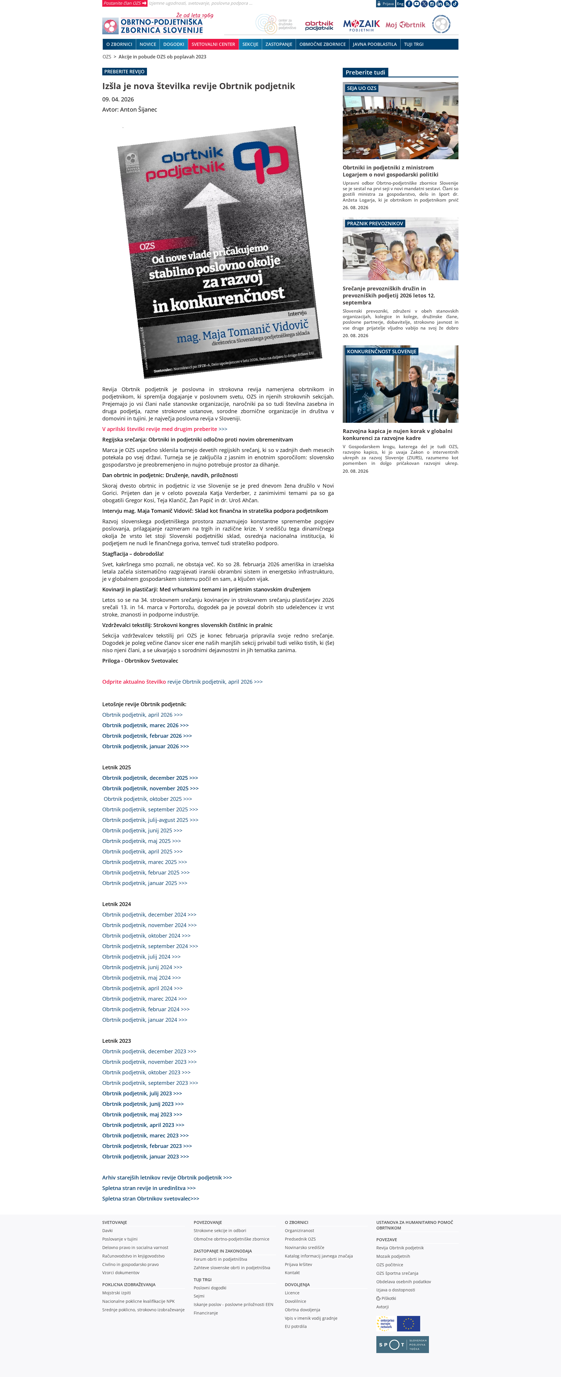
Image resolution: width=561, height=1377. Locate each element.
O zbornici (296, 1222)
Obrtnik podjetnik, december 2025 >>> (150, 777)
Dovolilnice (295, 1301)
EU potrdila (296, 1326)
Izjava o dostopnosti (395, 1290)
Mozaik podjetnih (393, 1256)
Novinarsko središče (304, 1247)
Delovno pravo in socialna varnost (135, 1247)
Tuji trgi (203, 1279)
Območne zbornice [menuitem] (322, 44)
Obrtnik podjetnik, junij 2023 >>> (143, 1103)
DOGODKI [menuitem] (173, 44)
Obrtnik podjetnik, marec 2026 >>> (145, 725)
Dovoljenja (297, 1284)
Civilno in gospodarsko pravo (130, 1264)
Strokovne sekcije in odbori (220, 1230)
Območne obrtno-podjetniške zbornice (231, 1239)
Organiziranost (299, 1230)
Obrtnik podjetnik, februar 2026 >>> (147, 735)
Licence (292, 1292)
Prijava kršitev (298, 1264)
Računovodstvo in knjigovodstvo (133, 1256)
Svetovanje (114, 1222)
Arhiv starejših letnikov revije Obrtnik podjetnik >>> (167, 1177)
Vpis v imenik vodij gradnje (311, 1318)
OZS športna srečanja (397, 1273)
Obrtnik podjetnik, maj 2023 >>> (142, 1114)
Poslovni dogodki (210, 1288)
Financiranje (206, 1313)
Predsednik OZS (300, 1239)
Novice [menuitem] (148, 44)
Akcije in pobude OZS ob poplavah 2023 (162, 56)
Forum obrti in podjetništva (220, 1259)
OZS (107, 56)
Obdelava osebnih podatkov (403, 1281)
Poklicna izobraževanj (127, 1284)
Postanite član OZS (122, 3)
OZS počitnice (389, 1264)
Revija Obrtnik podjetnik (400, 1247)
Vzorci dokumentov (120, 1272)
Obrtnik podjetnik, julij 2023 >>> (142, 1093)
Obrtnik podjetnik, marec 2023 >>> (145, 1135)
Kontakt (292, 1272)
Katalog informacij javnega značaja (319, 1256)
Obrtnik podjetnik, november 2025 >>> (150, 788)
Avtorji (382, 1307)
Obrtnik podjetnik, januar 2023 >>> (145, 1156)
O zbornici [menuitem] (119, 44)
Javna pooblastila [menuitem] (375, 44)
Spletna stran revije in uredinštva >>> (149, 1187)
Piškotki (389, 1298)
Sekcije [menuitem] (250, 44)
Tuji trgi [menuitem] (414, 44)
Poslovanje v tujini (120, 1239)
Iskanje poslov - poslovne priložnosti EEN (233, 1304)
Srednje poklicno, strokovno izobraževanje (143, 1309)
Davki (107, 1230)
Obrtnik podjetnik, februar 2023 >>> (147, 1145)
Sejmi (199, 1296)
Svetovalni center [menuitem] (213, 44)
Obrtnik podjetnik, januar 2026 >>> (145, 746)
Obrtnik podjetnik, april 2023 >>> (143, 1124)
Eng (400, 3)
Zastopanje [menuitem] (279, 44)
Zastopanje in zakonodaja (223, 1251)
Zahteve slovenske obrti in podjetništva (232, 1267)
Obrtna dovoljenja (302, 1309)
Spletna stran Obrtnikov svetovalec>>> (150, 1198)
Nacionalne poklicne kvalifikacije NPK (138, 1301)
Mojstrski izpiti (116, 1292)
